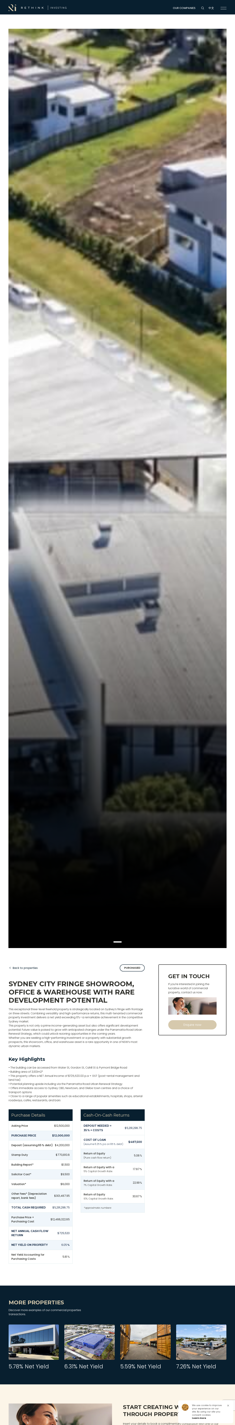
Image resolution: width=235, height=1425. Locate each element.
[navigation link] (223, 8)
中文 (211, 8)
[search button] (202, 8)
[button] (117, 942)
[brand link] (38, 7)
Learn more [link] (199, 1418)
